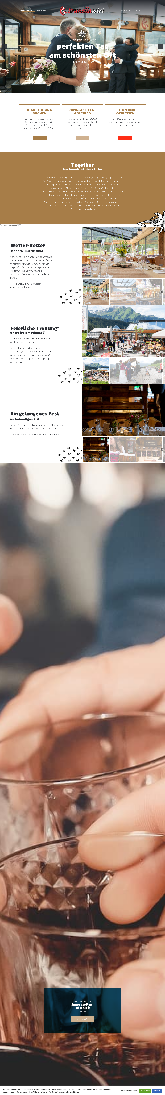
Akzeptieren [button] (145, 1090)
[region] (82, 46)
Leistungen (41, 11)
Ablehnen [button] (156, 1090)
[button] (4, 46)
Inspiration (126, 11)
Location (26, 11)
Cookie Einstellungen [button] (128, 1090)
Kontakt (138, 11)
